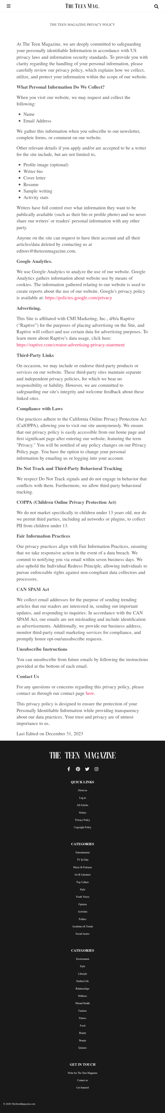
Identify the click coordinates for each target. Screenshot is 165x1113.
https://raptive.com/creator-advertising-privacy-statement (71, 344)
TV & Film (82, 859)
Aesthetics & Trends (82, 926)
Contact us (82, 1080)
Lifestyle (82, 973)
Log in (82, 797)
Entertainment (83, 852)
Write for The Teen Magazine (82, 1072)
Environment (82, 958)
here (90, 693)
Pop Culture (82, 882)
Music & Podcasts (82, 867)
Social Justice (82, 933)
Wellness (82, 995)
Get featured (82, 1087)
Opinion (82, 904)
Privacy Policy (82, 820)
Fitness (82, 1018)
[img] (8, 6)
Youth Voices (82, 896)
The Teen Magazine (82, 756)
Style (82, 889)
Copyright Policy (82, 827)
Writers (82, 812)
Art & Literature (82, 874)
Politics (82, 919)
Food (82, 1025)
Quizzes (82, 1047)
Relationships (82, 988)
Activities (82, 911)
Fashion (82, 1010)
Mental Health (82, 1003)
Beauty (82, 1032)
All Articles (82, 805)
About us (82, 790)
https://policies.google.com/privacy (78, 297)
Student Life (82, 981)
